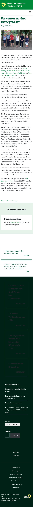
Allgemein (4, 201)
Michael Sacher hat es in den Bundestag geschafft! (16, 253)
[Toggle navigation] (30, 12)
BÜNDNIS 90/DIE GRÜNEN (16, 4)
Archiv (7, 421)
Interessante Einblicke (12, 385)
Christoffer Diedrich (19, 73)
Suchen (15, 435)
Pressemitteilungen (12, 201)
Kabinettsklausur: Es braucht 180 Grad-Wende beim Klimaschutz (16, 292)
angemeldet (15, 222)
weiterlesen (20, 304)
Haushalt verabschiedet (13, 403)
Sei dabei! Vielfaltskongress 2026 (16, 317)
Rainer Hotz (11, 71)
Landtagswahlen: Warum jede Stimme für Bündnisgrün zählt (16, 342)
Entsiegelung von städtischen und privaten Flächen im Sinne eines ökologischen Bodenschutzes (16, 267)
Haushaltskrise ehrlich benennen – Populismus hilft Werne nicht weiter (16, 409)
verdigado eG (12, 500)
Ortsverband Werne (14, 6)
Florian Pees (20, 71)
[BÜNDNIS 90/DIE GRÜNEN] (3, 5)
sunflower (14, 498)
